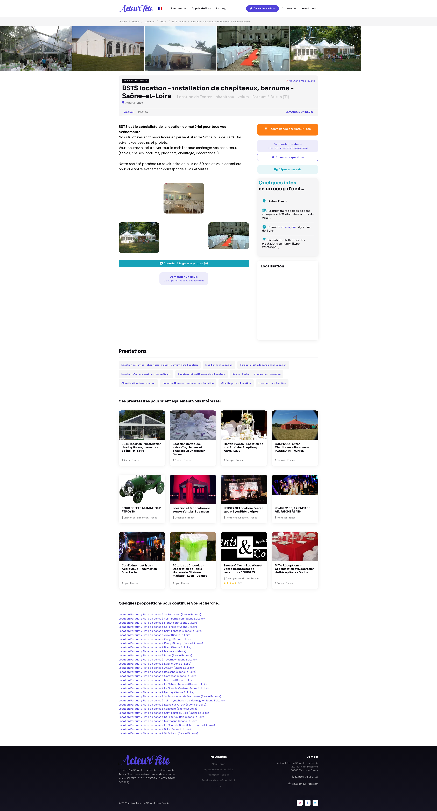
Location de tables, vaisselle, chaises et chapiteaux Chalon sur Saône (189, 449)
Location (149, 21)
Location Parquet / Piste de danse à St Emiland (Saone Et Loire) (158, 733)
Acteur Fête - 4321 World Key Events (148, 803)
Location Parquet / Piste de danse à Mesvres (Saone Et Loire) (157, 680)
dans (159, 365)
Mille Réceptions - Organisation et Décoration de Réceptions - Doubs (294, 569)
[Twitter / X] (315, 803)
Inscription (308, 8)
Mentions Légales (218, 775)
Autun (163, 21)
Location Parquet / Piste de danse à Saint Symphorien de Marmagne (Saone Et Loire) (172, 700)
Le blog (221, 8)
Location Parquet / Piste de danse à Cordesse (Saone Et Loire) (158, 676)
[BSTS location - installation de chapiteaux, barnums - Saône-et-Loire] (184, 198)
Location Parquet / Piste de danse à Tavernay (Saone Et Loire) (158, 659)
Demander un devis (264, 8)
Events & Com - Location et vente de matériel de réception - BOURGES (243, 569)
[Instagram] (299, 803)
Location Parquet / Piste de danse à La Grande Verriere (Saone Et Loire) (164, 688)
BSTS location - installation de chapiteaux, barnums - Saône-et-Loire (141, 447)
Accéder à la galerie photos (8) (185, 263)
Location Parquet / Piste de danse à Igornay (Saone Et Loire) (156, 692)
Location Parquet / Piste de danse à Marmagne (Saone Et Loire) (158, 721)
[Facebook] (308, 803)
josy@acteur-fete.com (305, 783)
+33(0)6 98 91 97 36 (306, 776)
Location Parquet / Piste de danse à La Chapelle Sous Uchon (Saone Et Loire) (167, 725)
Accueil (123, 21)
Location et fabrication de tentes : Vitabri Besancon (191, 509)
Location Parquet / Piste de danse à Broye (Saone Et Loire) (155, 655)
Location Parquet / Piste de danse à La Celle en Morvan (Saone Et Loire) (163, 684)
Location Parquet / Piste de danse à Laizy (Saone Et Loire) (155, 663)
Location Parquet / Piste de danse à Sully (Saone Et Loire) (155, 729)
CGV (218, 786)
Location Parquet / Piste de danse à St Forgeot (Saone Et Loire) (159, 627)
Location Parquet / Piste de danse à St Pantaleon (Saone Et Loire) (160, 614)
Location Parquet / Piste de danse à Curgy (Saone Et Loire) (156, 639)
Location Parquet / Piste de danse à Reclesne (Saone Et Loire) (157, 672)
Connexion (289, 8)
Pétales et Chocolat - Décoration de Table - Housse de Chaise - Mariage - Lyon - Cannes (190, 571)
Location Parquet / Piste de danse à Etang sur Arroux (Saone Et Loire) (162, 704)
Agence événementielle (218, 769)
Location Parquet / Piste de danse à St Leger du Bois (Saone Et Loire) (162, 717)
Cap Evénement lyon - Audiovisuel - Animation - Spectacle (140, 569)
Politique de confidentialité (218, 780)
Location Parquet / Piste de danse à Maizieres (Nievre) (152, 651)
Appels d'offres (201, 8)
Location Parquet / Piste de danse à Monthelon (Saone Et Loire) (159, 622)
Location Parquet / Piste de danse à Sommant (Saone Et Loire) (158, 708)
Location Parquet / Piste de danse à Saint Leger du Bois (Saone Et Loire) (164, 713)
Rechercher (178, 8)
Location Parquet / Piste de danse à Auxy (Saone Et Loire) (155, 635)
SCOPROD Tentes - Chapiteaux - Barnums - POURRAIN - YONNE (292, 447)
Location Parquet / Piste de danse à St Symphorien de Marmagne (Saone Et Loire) (170, 696)
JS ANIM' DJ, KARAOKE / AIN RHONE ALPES (292, 509)
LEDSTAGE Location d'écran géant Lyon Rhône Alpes (243, 509)
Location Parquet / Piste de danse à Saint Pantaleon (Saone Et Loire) (162, 618)
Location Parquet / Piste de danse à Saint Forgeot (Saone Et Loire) (160, 631)
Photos (143, 112)
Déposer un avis (289, 169)
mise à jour (288, 227)
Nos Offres (218, 764)
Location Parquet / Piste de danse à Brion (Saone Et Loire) (155, 647)
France (135, 21)
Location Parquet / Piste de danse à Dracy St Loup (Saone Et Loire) (161, 643)
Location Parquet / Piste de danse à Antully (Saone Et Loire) (156, 668)
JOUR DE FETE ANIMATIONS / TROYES (141, 509)
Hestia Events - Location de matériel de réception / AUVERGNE (243, 447)
